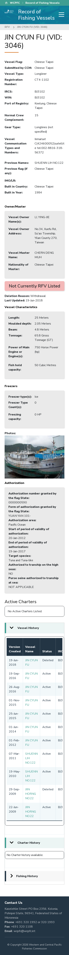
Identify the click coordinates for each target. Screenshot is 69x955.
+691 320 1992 (26, 922)
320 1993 (48, 922)
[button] (34, 457)
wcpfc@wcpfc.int (24, 931)
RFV (7, 27)
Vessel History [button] (28, 628)
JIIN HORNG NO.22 (30, 793)
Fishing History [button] (27, 876)
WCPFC (15, 3)
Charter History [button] (28, 843)
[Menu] (60, 15)
